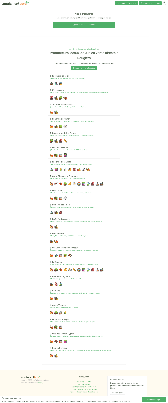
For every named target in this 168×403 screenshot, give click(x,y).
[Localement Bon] (15, 3)
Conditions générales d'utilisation (84, 387)
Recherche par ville (83, 49)
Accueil (72, 49)
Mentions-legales (84, 384)
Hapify (40, 383)
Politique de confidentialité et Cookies (84, 392)
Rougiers (94, 49)
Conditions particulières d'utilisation (84, 389)
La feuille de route (84, 382)
